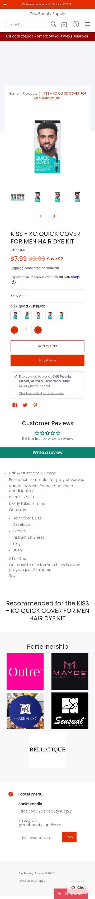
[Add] (38, 330)
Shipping (17, 268)
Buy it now (47, 360)
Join (69, 837)
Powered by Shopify (31, 881)
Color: (28, 306)
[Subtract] (14, 330)
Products (30, 93)
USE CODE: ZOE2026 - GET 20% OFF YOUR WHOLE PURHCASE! (47, 37)
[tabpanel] (47, 526)
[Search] (53, 24)
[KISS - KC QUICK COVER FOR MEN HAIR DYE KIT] (18, 197)
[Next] (54, 216)
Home (14, 93)
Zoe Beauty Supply (47, 13)
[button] (64, 24)
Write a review (48, 453)
